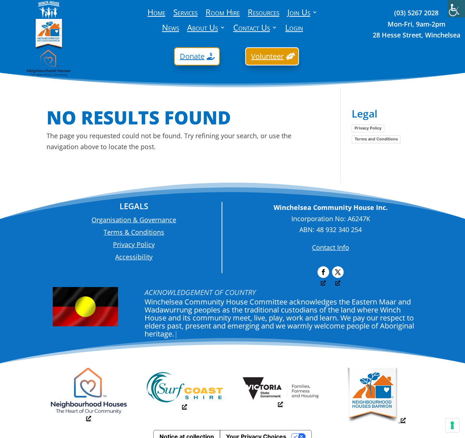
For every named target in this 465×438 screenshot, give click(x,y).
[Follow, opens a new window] (323, 272)
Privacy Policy (368, 128)
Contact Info (330, 247)
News (170, 29)
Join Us (298, 13)
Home (156, 13)
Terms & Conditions (134, 232)
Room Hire (223, 13)
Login (294, 29)
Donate (192, 56)
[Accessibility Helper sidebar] (456, 8)
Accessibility (134, 256)
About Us (202, 29)
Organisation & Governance (134, 219)
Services (185, 13)
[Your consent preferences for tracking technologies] (452, 425)
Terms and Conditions (376, 139)
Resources (263, 13)
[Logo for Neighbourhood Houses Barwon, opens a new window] (376, 419)
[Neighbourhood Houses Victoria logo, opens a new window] (89, 414)
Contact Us (251, 29)
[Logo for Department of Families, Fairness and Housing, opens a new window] (281, 400)
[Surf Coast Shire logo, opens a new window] (185, 403)
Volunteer (267, 56)
